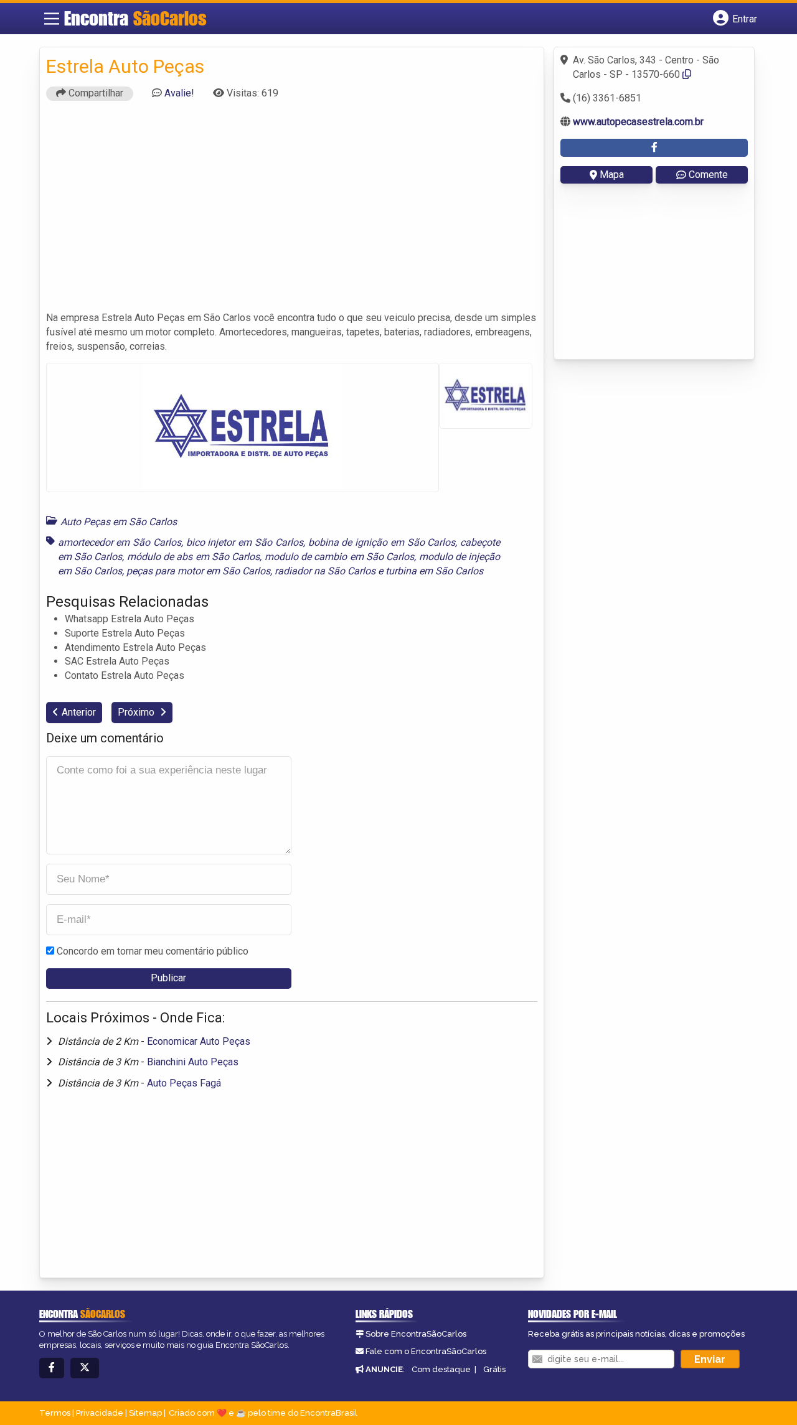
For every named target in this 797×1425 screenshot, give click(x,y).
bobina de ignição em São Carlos (382, 542)
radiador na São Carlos (325, 571)
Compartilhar (94, 93)
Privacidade (99, 1413)
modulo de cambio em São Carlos (340, 557)
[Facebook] (51, 1368)
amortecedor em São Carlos (119, 542)
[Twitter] (84, 1368)
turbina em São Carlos (434, 571)
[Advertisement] (292, 211)
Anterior (79, 712)
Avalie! (179, 93)
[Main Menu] (51, 18)
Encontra (135, 18)
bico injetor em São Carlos (244, 542)
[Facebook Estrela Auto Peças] (654, 148)
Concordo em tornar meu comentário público (152, 951)
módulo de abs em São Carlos (193, 557)
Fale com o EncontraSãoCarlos (425, 1351)
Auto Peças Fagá (184, 1083)
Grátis (494, 1369)
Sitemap (145, 1413)
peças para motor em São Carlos (198, 571)
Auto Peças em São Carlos (118, 522)
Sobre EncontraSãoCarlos (415, 1334)
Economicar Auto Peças (198, 1041)
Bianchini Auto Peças (192, 1062)
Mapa (612, 174)
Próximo (137, 712)
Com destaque (441, 1369)
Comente (708, 174)
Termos (54, 1413)
